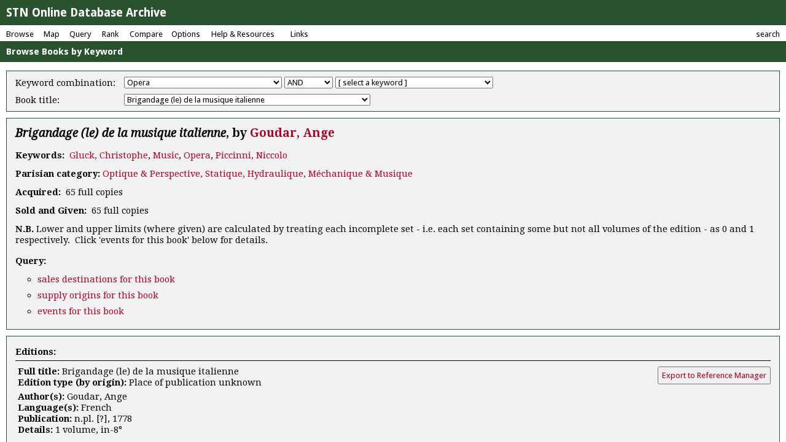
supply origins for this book (97, 295)
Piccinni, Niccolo (251, 155)
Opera (197, 155)
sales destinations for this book (106, 279)
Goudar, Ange (292, 133)
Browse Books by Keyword (64, 51)
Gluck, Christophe (108, 155)
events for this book (80, 311)
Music (166, 155)
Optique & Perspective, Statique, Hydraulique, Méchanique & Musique (258, 173)
